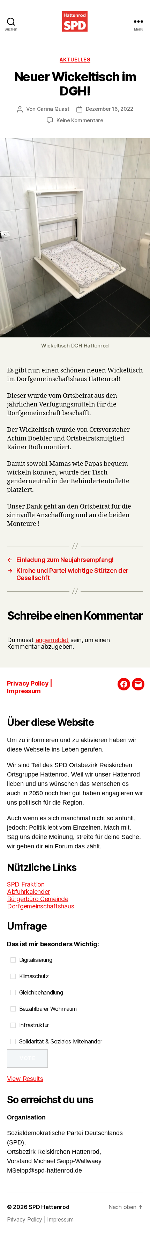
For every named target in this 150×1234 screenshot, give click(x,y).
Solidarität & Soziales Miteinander (60, 1041)
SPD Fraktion (26, 884)
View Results (25, 1078)
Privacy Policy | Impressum (29, 687)
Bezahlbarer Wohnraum (48, 1008)
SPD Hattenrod (49, 1206)
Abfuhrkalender (28, 891)
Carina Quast (53, 109)
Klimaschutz (34, 976)
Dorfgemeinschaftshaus (40, 906)
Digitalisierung (35, 959)
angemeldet (52, 640)
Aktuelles (75, 59)
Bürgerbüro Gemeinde (37, 899)
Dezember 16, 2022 (109, 109)
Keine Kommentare (80, 120)
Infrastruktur (34, 1025)
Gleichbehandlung (41, 992)
